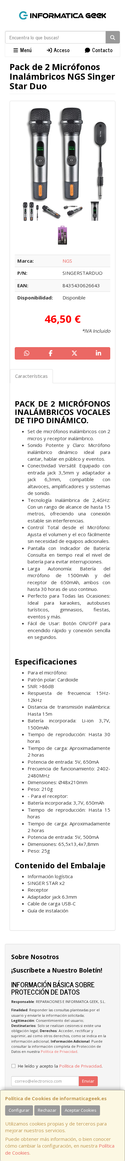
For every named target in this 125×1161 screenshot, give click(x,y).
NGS (67, 261)
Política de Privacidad (59, 1051)
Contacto (102, 50)
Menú (25, 50)
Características (31, 376)
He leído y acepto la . (60, 1066)
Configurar (19, 1110)
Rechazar (47, 1110)
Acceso (61, 50)
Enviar (88, 1081)
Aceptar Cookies (80, 1110)
